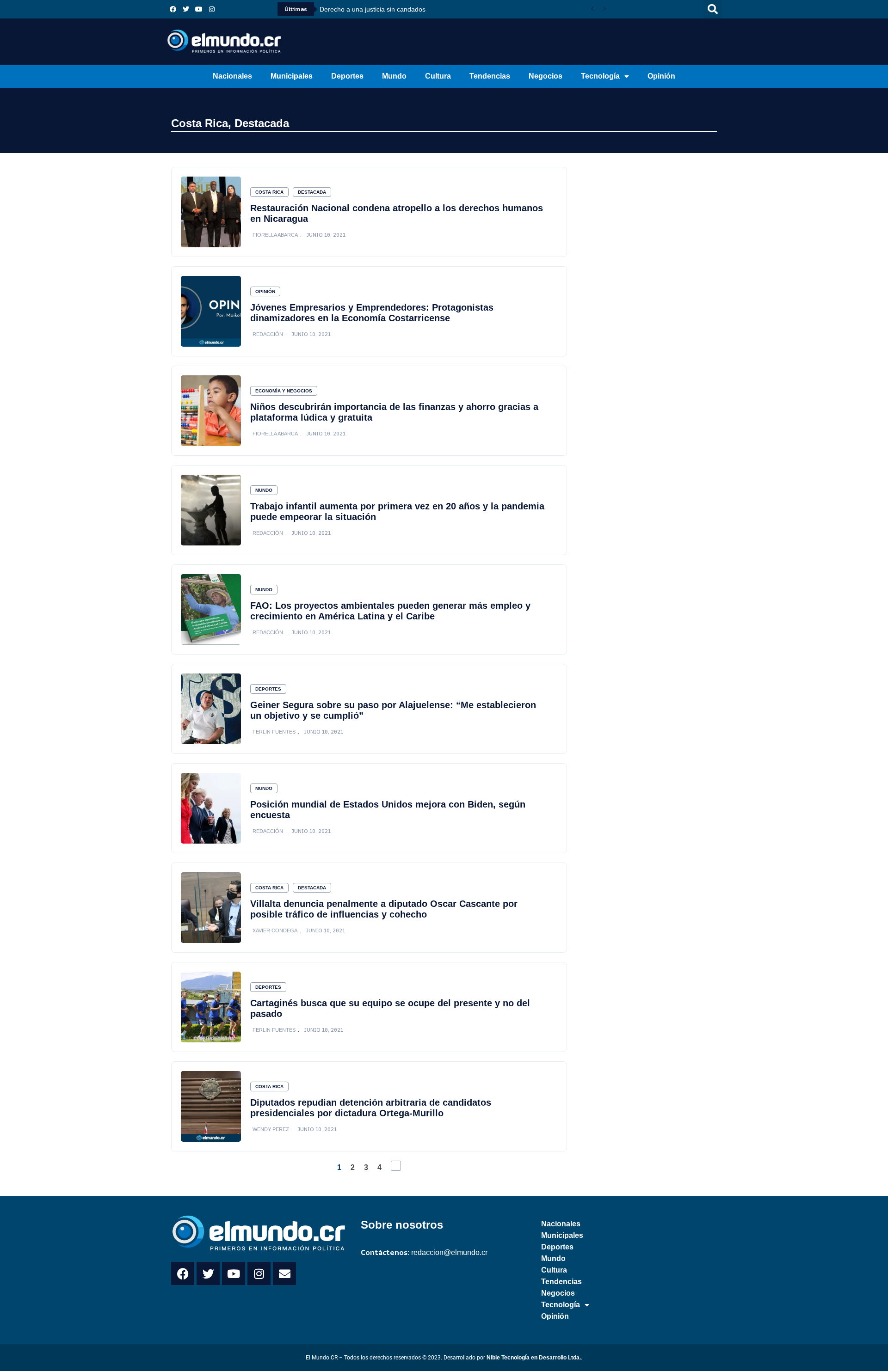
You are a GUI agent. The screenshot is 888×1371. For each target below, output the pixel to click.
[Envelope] (284, 1273)
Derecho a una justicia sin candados (373, 9)
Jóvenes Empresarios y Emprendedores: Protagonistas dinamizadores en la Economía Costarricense (371, 312)
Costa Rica (199, 123)
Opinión (661, 76)
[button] (712, 9)
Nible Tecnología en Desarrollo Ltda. (534, 1357)
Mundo (394, 76)
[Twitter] (185, 9)
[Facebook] (172, 9)
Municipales (292, 76)
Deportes (347, 76)
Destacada (261, 123)
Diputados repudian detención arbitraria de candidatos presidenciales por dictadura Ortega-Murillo (370, 1107)
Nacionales (232, 76)
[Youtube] (198, 9)
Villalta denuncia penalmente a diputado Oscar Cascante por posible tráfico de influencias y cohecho (384, 909)
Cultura (438, 76)
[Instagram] (211, 9)
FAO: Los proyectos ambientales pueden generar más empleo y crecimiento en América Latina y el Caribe (390, 610)
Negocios (545, 76)
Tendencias (489, 76)
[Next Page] (396, 1166)
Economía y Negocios (283, 390)
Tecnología (600, 76)
